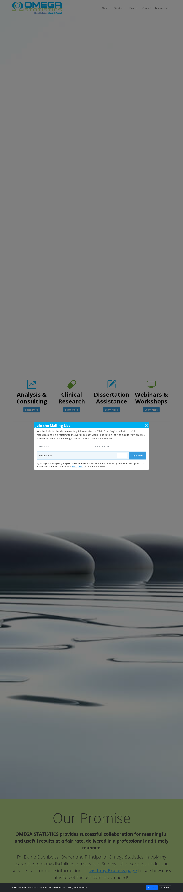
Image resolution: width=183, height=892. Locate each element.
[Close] (146, 425)
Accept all (152, 887)
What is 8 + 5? (45, 455)
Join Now (138, 455)
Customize (165, 887)
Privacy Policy (78, 466)
